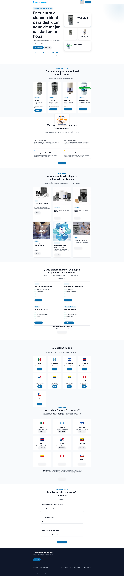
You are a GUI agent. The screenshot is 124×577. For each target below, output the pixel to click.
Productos (50, 1)
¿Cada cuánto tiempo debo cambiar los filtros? (50, 513)
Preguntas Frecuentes (72, 558)
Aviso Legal (89, 567)
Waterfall (57, 556)
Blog (69, 559)
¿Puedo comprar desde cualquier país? (49, 517)
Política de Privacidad (64, 567)
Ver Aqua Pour (38, 322)
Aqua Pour (58, 558)
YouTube (82, 559)
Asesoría (88, 1)
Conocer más (38, 110)
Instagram (83, 558)
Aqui (78, 352)
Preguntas (73, 1)
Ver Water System (69, 322)
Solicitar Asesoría (62, 332)
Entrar (39, 368)
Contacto (78, 1)
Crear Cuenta (42, 431)
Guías (61, 1)
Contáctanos (62, 478)
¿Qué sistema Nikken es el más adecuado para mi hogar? (52, 504)
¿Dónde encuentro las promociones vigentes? (50, 530)
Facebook (83, 556)
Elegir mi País (47, 47)
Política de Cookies (72, 567)
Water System (58, 559)
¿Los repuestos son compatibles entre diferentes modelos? (53, 534)
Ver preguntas (78, 247)
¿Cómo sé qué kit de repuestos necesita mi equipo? (51, 521)
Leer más (37, 212)
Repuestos (56, 1)
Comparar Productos (38, 47)
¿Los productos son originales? (48, 508)
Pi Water (57, 554)
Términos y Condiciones (81, 567)
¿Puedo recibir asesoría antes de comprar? (50, 526)
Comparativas (66, 1)
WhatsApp (83, 554)
